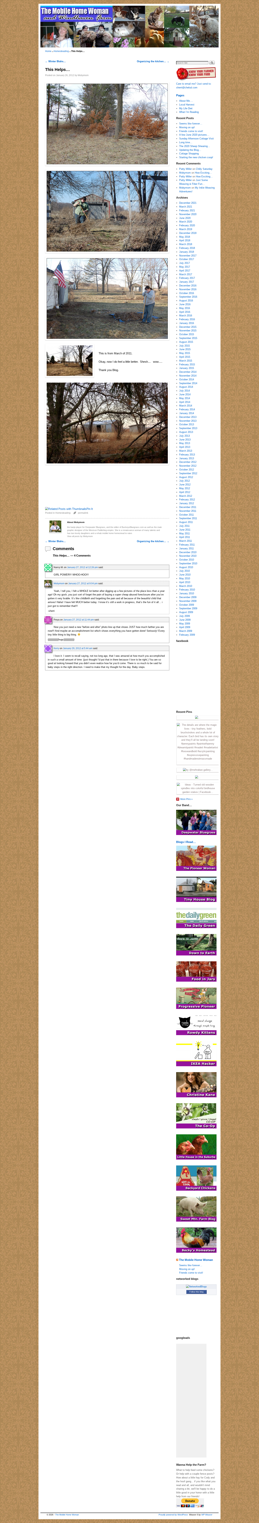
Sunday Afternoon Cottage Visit (196, 138)
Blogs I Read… (186, 842)
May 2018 (184, 236)
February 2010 (187, 589)
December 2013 (187, 417)
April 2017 (184, 270)
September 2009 (188, 608)
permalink (83, 513)
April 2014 (184, 402)
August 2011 (186, 522)
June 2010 (185, 574)
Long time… (185, 142)
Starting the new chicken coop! (196, 157)
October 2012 (186, 469)
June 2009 (185, 619)
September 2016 (188, 296)
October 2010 (186, 559)
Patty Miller (185, 168)
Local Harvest (186, 104)
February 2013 (187, 454)
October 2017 (186, 259)
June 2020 (185, 218)
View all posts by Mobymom (80, 536)
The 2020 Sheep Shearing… (194, 146)
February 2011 (187, 544)
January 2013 (186, 458)
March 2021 (185, 206)
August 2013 (186, 432)
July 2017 (184, 263)
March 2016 (185, 315)
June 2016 (185, 304)
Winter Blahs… (55, 61)
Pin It (89, 508)
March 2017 (185, 274)
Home (48, 51)
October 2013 (186, 424)
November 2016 (187, 289)
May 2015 (184, 353)
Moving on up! (187, 127)
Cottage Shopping (189, 153)
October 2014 (186, 379)
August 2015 (186, 341)
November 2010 (187, 555)
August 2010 (186, 567)
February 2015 (187, 364)
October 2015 (186, 334)
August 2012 (186, 477)
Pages (180, 95)
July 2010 (184, 570)
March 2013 (185, 450)
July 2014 (184, 390)
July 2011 (184, 525)
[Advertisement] (191, 1401)
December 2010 (187, 552)
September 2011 (188, 518)
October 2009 (186, 604)
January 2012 (186, 503)
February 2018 (187, 248)
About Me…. (186, 100)
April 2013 (184, 447)
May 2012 (184, 488)
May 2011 (184, 533)
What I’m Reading (189, 112)
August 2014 (186, 386)
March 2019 (185, 229)
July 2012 (184, 480)
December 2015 (187, 327)
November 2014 (187, 375)
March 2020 (185, 221)
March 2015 (185, 360)
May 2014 (184, 398)
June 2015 (185, 349)
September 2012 (188, 473)
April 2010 (184, 582)
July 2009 (184, 616)
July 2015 (184, 345)
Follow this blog (196, 1292)
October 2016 (186, 293)
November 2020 (187, 214)
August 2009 (186, 612)
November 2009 (187, 601)
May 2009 (184, 623)
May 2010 (184, 578)
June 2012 (185, 484)
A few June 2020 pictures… (194, 134)
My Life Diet (185, 108)
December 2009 (187, 597)
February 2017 (187, 278)
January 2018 (186, 251)
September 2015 (188, 338)
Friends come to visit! (191, 131)
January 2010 (186, 593)
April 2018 (184, 240)
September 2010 (188, 563)
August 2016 (186, 300)
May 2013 (184, 443)
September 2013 (188, 428)
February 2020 (187, 225)
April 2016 (184, 312)
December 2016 (187, 285)
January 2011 (186, 548)
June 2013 (185, 439)
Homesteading (61, 51)
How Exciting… (203, 172)
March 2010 (185, 586)
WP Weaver (206, 1515)
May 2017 (184, 266)
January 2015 (186, 368)
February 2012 (187, 499)
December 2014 (187, 371)
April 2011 (184, 537)
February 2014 (187, 409)
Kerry (56, 648)
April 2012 (184, 492)
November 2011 (187, 511)
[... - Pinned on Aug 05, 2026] (197, 717)
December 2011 (187, 507)
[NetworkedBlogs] (196, 1286)
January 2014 (186, 413)
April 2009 (184, 627)
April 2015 (184, 356)
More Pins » (186, 799)
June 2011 (184, 529)
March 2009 (185, 631)
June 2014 (185, 394)
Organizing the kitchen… (153, 61)
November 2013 (187, 420)
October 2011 (186, 514)
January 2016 (186, 323)
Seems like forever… (190, 123)
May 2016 (184, 308)
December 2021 (187, 202)
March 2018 (185, 244)
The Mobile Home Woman (196, 1259)
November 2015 (187, 330)
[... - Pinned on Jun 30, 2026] (197, 777)
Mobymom (83, 75)
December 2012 (187, 462)
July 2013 (184, 435)
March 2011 (185, 540)
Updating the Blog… (190, 150)
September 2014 (188, 383)
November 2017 (187, 255)
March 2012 (185, 496)
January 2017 (186, 281)
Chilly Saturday (204, 168)
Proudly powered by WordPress (173, 1515)
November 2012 (187, 465)
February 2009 (187, 634)
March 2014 (185, 405)
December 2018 (187, 233)
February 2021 (187, 210)
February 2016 (187, 319)
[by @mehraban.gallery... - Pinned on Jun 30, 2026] (198, 769)
